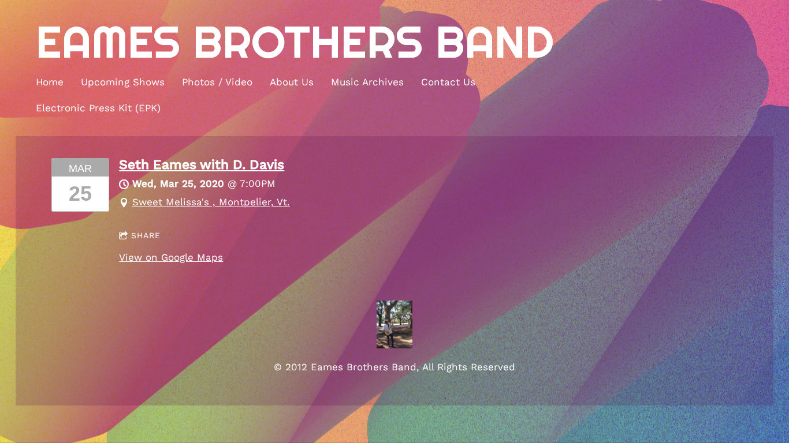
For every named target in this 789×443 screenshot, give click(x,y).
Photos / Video (217, 82)
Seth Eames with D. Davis (201, 164)
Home (50, 82)
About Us (292, 82)
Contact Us (448, 82)
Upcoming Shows (123, 82)
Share (146, 235)
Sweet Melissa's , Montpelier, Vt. (211, 202)
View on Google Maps (171, 257)
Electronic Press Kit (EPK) (98, 108)
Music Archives (367, 82)
